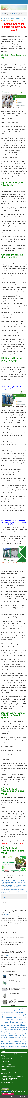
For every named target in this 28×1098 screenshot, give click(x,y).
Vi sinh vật (5, 1039)
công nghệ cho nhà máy (8, 1012)
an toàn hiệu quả (4, 1008)
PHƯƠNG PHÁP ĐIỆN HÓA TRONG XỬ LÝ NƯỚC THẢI (13, 911)
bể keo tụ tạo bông (19, 1008)
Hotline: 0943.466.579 (8, 1093)
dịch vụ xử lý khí (13, 1017)
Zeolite (24, 1046)
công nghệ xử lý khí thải (10, 1015)
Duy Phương (6, 914)
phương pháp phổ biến (8, 1029)
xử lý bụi (14, 1039)
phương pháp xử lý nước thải (11, 1031)
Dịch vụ (21, 20)
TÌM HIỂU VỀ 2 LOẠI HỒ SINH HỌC (12, 933)
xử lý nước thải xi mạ (19, 1046)
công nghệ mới (15, 1012)
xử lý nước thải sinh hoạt (10, 1044)
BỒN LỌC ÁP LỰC (13, 974)
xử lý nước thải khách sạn (15, 1043)
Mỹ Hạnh (4, 20)
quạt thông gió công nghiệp (16, 1033)
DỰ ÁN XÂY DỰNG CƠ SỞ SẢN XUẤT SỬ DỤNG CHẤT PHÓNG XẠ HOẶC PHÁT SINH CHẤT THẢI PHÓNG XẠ (13, 882)
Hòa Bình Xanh (10, 1022)
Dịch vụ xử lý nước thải (12, 1020)
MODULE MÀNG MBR (13, 987)
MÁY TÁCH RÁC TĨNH (14, 993)
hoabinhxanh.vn (13, 782)
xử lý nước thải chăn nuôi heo (19, 1041)
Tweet (4, 897)
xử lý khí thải (19, 1091)
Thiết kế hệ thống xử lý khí (10, 1035)
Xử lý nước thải (7, 1041)
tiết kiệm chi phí (18, 1037)
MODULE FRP (12, 980)
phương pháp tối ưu (16, 1029)
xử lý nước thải (20, 1090)
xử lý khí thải (14, 891)
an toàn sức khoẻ (11, 1008)
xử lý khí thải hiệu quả (21, 1039)
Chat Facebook (6, 1091)
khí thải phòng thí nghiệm (10, 889)
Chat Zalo (5, 1089)
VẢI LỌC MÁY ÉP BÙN (14, 1000)
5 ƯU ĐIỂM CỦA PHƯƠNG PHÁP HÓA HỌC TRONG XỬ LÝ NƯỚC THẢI (13, 952)
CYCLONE (6, 1010)
